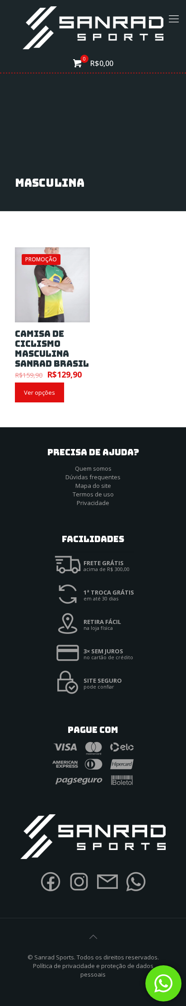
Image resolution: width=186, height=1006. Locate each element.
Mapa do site (93, 486)
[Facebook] (50, 893)
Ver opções (39, 392)
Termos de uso (93, 494)
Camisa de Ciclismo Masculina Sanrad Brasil (52, 348)
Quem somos (93, 468)
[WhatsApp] (135, 893)
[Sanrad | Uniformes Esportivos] (93, 27)
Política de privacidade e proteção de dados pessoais (93, 970)
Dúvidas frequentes (93, 477)
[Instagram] (79, 893)
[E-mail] (107, 893)
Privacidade (93, 503)
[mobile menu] (173, 18)
